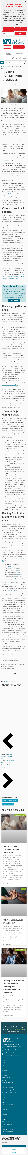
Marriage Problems (7, 804)
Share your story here (17, 1029)
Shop (3, 1102)
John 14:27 (11, 584)
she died (7, 160)
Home (3, 66)
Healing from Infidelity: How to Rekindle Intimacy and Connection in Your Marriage (13, 986)
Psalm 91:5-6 (19, 574)
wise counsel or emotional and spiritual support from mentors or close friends (13, 276)
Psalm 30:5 (10, 590)
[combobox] (14, 62)
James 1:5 (18, 570)
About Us (4, 1060)
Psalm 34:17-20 (10, 566)
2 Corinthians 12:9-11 (17, 579)
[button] (2, 62)
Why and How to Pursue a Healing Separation (11, 849)
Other (20, 33)
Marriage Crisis (11, 681)
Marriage (8, 66)
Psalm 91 (14, 559)
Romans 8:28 (17, 590)
